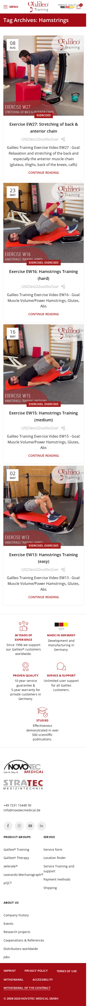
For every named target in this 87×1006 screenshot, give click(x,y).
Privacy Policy (36, 971)
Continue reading (43, 172)
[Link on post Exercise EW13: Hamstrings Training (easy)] (43, 506)
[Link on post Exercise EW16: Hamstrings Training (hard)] (43, 223)
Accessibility (43, 980)
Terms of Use (67, 971)
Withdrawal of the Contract (27, 988)
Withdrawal (14, 980)
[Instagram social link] (19, 826)
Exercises (44, 115)
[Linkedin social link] (41, 826)
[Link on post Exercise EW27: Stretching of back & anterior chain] (43, 76)
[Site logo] (38, 6)
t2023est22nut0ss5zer (40, 139)
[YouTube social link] (30, 826)
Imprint (10, 971)
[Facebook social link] (8, 826)
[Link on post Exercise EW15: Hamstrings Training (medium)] (43, 364)
